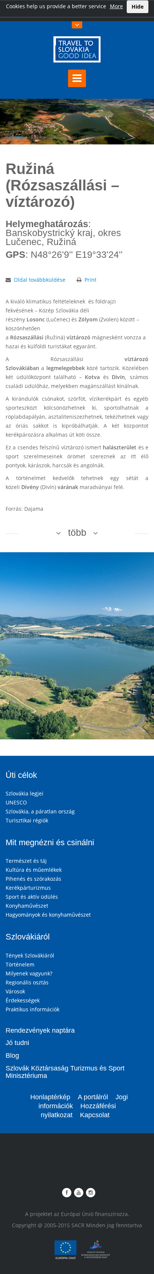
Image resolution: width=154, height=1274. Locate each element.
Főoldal (14, 137)
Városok (15, 991)
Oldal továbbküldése (39, 279)
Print (90, 279)
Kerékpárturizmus (28, 887)
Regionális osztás (27, 982)
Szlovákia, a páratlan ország (40, 811)
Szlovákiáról (28, 936)
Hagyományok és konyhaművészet (48, 914)
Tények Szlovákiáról (30, 955)
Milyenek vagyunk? (29, 973)
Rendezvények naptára (40, 1030)
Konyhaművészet (27, 905)
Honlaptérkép (50, 1097)
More (116, 6)
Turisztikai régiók (27, 820)
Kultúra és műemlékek (34, 869)
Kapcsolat (95, 1115)
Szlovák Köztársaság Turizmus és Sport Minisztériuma (65, 1071)
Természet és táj (26, 860)
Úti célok (21, 775)
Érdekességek (23, 1000)
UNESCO (16, 802)
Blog (12, 1055)
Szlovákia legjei (24, 793)
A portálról (93, 1097)
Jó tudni (17, 1043)
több (77, 532)
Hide (138, 6)
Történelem (20, 964)
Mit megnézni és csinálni (50, 842)
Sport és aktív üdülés (32, 896)
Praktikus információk (32, 1009)
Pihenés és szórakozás (33, 878)
